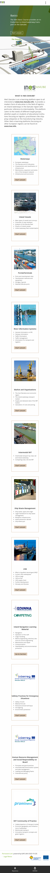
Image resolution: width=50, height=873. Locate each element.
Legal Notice (8, 856)
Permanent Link (7, 854)
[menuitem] (46, 2)
